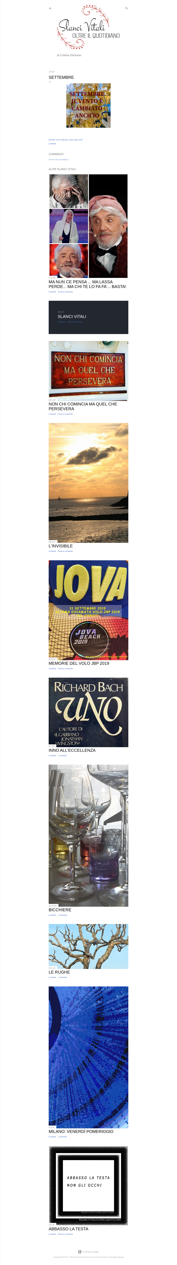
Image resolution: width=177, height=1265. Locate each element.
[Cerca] (126, 7)
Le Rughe (59, 972)
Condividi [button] (52, 144)
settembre (64, 140)
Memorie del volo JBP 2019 (79, 663)
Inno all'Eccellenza (72, 750)
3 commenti (62, 756)
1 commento (62, 915)
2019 (58, 140)
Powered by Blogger (91, 1252)
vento (81, 140)
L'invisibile (61, 546)
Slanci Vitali (73, 140)
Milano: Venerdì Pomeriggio (81, 1131)
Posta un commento (59, 160)
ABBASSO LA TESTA (68, 1229)
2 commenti (62, 977)
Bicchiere (60, 910)
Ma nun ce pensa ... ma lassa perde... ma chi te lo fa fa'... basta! (87, 284)
